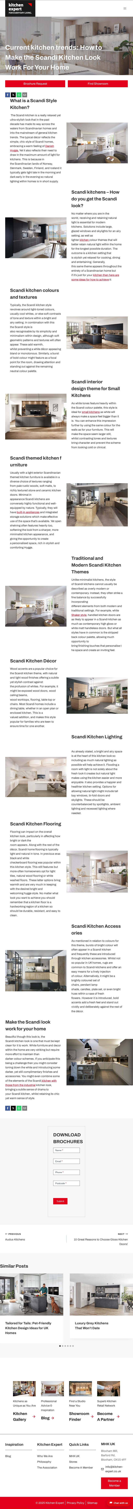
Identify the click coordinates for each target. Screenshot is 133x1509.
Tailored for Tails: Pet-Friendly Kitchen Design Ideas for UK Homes (28, 1328)
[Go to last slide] (6, 1308)
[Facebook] (7, 94)
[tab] (60, 1346)
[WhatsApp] (19, 94)
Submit (60, 1201)
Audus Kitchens (15, 1237)
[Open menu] (125, 8)
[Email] (24, 94)
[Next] (127, 1308)
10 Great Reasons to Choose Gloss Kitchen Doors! (101, 1239)
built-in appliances (28, 512)
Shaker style (78, 615)
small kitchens (91, 412)
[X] (13, 94)
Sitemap (92, 1502)
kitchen (84, 240)
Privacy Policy (75, 1502)
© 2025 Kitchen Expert (50, 1502)
